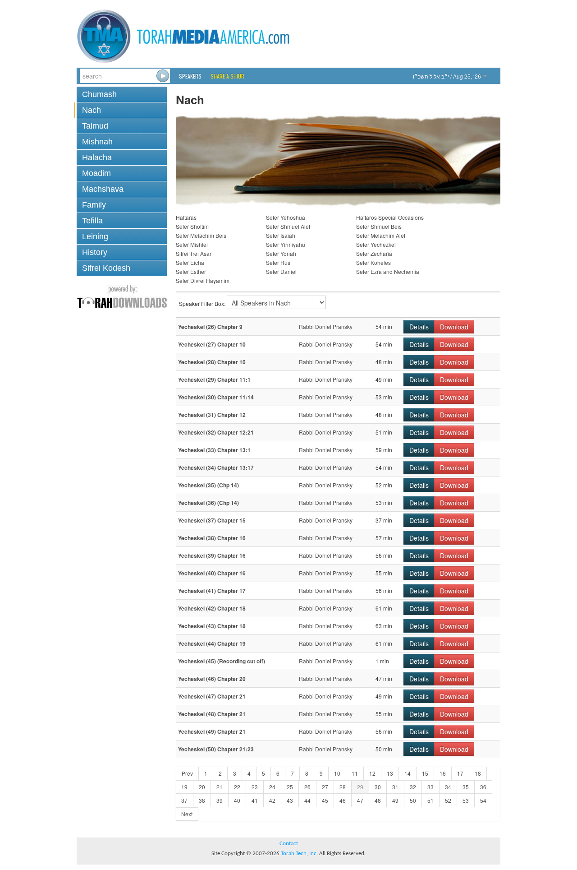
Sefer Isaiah (280, 235)
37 (184, 800)
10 (337, 773)
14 (407, 773)
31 (395, 787)
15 (425, 773)
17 (460, 773)
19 (184, 787)
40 (237, 800)
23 (255, 787)
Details (419, 326)
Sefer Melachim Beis (201, 235)
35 (466, 787)
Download (454, 326)
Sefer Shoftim (192, 226)
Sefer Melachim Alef (380, 235)
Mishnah (97, 141)
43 (290, 800)
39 (219, 800)
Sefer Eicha (190, 262)
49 (395, 800)
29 (360, 787)
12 (372, 773)
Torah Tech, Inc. (299, 853)
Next (186, 814)
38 (202, 800)
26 (307, 787)
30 (378, 787)
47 (360, 800)
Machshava (103, 189)
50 (413, 800)
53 (466, 800)
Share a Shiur (227, 76)
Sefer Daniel (281, 271)
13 (390, 773)
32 (413, 787)
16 (443, 773)
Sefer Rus (278, 262)
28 (342, 787)
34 (448, 787)
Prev (187, 773)
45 (325, 800)
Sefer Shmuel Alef (288, 226)
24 (272, 787)
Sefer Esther (191, 271)
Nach (91, 110)
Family (94, 204)
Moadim (96, 173)
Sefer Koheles (373, 262)
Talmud (95, 125)
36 (483, 787)
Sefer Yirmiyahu (285, 244)
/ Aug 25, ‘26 (447, 76)
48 (378, 800)
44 (307, 800)
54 (483, 800)
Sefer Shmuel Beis (379, 226)
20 (202, 787)
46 (342, 800)
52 (448, 800)
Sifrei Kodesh (106, 268)
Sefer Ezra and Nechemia (387, 271)
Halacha (97, 157)
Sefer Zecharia (374, 253)
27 (325, 787)
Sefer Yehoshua (285, 217)
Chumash (99, 94)
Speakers (190, 76)
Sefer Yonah (281, 253)
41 (255, 800)
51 (430, 800)
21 (219, 787)
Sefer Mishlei (192, 244)
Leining (95, 236)
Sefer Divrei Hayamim (202, 280)
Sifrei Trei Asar (193, 253)
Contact (288, 844)
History (94, 252)
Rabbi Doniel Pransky (326, 326)
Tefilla (92, 220)
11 (355, 773)
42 (272, 800)
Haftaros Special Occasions (390, 217)
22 (237, 787)
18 (478, 773)
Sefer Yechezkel (376, 244)
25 (290, 787)
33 (430, 787)
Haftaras (186, 217)
